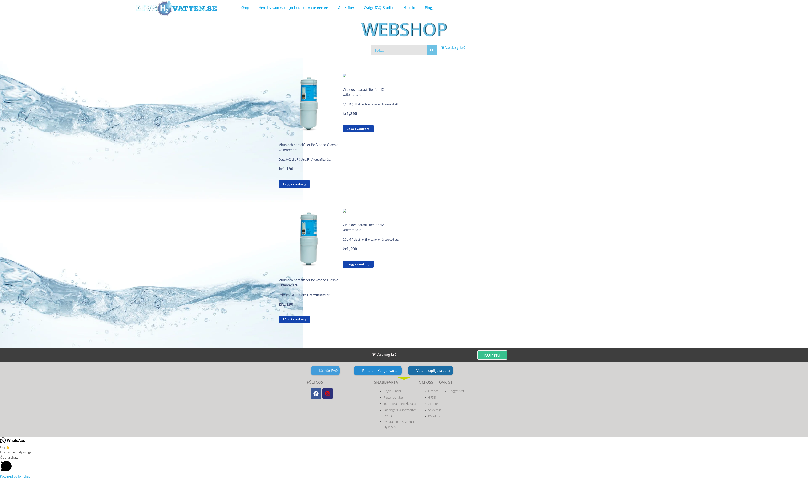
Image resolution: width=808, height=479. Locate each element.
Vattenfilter (346, 7)
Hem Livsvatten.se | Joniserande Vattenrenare (293, 7)
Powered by (15, 476)
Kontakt (409, 7)
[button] (325, 370)
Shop (245, 7)
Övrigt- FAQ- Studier (379, 7)
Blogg (429, 7)
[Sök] (432, 50)
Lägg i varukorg (294, 184)
